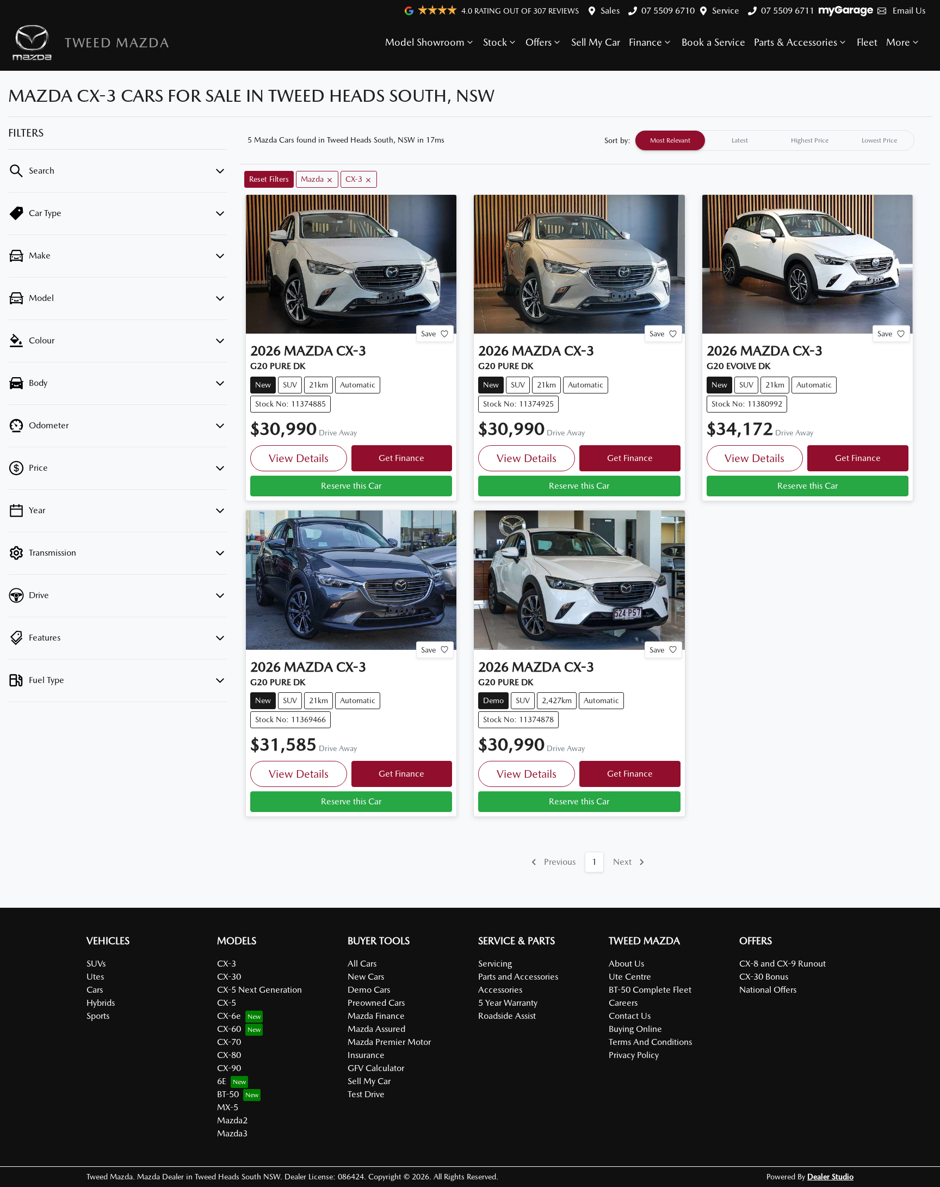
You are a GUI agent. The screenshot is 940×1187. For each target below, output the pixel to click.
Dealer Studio (830, 1176)
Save (428, 333)
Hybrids (100, 1003)
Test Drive (366, 1094)
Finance (645, 42)
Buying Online (635, 1029)
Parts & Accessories (795, 42)
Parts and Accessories (518, 976)
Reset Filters (269, 179)
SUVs (96, 963)
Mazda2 (232, 1120)
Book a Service (713, 42)
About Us (626, 963)
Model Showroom (425, 42)
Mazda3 (232, 1133)
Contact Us (630, 1016)
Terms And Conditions (650, 1042)
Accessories (500, 990)
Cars (94, 990)
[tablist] (774, 140)
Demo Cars (369, 990)
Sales (610, 10)
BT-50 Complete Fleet (650, 990)
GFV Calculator (376, 1068)
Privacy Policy (634, 1055)
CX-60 (229, 1029)
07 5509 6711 (787, 10)
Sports (97, 1016)
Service (725, 10)
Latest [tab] (740, 140)
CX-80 (229, 1055)
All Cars (362, 963)
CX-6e (229, 1016)
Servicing (495, 963)
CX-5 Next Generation (259, 990)
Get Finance (401, 458)
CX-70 (229, 1042)
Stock (495, 42)
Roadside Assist (507, 1016)
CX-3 (226, 963)
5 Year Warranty (507, 1003)
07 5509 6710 (668, 10)
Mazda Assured (376, 1029)
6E (221, 1081)
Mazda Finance (376, 1016)
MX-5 (227, 1107)
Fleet (867, 42)
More (898, 42)
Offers (538, 42)
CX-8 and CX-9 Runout (782, 963)
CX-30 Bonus (763, 976)
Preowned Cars (376, 1003)
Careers (623, 1003)
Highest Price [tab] (809, 140)
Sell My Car (595, 42)
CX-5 (226, 1003)
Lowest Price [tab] (879, 140)
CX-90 (229, 1068)
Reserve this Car (351, 486)
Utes (95, 976)
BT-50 (228, 1094)
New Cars (366, 976)
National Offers (767, 990)
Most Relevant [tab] (670, 140)
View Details (299, 458)
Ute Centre (630, 976)
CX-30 (229, 976)
